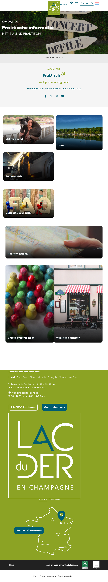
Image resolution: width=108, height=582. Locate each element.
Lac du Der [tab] (14, 377)
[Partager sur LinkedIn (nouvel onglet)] (56, 96)
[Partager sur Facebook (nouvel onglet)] (45, 96)
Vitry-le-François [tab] (47, 377)
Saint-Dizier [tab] (29, 377)
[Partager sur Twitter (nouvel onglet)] (51, 96)
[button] (87, 4)
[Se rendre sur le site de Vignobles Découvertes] (85, 565)
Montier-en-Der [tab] (68, 377)
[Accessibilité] (71, 3)
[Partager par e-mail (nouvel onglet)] (62, 96)
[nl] (97, 3)
